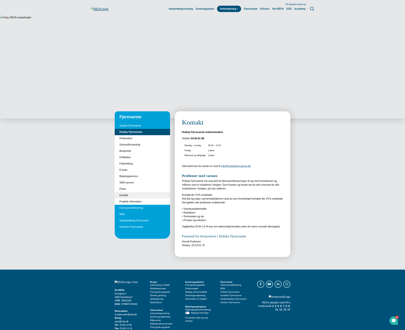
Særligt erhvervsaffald (196, 292)
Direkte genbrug (158, 295)
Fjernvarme (251, 8)
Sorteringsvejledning (160, 316)
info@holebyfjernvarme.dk (235, 166)
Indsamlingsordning (181, 8)
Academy (300, 8)
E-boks (123, 170)
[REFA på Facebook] (260, 284)
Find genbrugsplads (160, 292)
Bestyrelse (125, 151)
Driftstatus (125, 157)
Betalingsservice (128, 176)
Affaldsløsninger (158, 288)
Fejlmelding (126, 163)
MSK (122, 214)
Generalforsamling (129, 144)
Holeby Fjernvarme (130, 132)
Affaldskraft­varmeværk (161, 323)
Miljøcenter (155, 320)
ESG (289, 8)
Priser (122, 189)
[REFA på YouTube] (269, 284)
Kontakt (123, 195)
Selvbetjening (228, 8)
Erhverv (265, 8)
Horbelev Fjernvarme (131, 226)
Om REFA (278, 8)
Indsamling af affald (160, 285)
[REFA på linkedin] (278, 284)
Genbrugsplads (205, 8)
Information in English (196, 299)
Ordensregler (191, 288)
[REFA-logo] (100, 9)
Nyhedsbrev (156, 302)
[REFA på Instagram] (286, 284)
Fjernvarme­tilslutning (131, 208)
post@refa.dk (122, 321)
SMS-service (126, 182)
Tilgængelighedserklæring (198, 309)
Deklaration (125, 138)
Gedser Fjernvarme (130, 125)
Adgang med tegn (200, 312)
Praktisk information (130, 201)
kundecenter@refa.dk (126, 314)
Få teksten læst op (295, 4)
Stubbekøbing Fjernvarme (134, 220)
